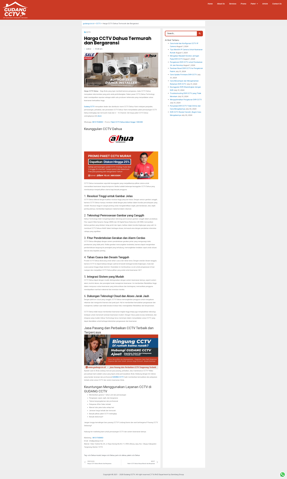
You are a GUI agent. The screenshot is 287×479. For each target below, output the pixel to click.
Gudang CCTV (89, 107)
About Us (221, 4)
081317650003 (97, 122)
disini (100, 116)
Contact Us (277, 4)
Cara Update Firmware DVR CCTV (183, 74)
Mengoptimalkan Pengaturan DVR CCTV (186, 99)
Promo (243, 4)
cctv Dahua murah (94, 455)
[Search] (199, 33)
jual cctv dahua (120, 455)
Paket (253, 4)
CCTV (88, 32)
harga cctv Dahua (108, 455)
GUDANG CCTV (118, 377)
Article (265, 4)
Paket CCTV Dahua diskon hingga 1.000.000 (127, 122)
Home (210, 4)
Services (232, 4)
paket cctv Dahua (133, 455)
